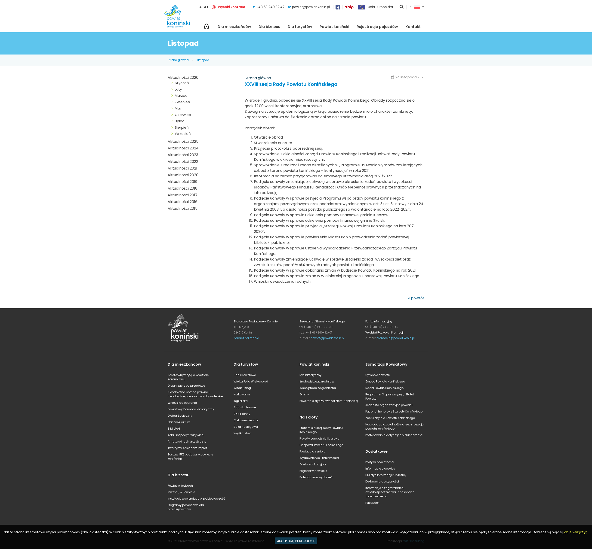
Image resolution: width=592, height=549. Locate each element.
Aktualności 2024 (183, 148)
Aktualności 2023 (183, 155)
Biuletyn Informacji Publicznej (385, 475)
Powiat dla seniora (312, 451)
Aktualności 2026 (183, 77)
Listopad (203, 60)
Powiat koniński (334, 26)
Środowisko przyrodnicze (316, 381)
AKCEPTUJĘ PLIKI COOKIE (296, 541)
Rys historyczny (310, 375)
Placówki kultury (179, 422)
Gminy (304, 394)
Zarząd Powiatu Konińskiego (385, 381)
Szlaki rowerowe (245, 375)
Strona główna (206, 26)
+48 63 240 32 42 (270, 7)
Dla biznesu (269, 26)
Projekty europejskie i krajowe (319, 438)
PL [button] (410, 7)
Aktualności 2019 (182, 181)
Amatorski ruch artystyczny (187, 441)
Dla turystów (300, 26)
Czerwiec (183, 114)
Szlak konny (242, 414)
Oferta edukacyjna (312, 464)
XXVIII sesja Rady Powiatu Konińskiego (291, 84)
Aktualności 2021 (182, 168)
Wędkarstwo (242, 433)
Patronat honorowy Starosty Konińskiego (393, 411)
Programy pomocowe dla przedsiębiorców (186, 507)
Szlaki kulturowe (245, 407)
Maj (178, 108)
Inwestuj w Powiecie (181, 492)
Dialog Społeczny (180, 416)
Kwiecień (182, 102)
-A (199, 7)
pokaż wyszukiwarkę (401, 7)
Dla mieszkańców (234, 26)
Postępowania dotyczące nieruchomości (394, 435)
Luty (178, 89)
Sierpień (182, 127)
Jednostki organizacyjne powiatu (389, 405)
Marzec (181, 95)
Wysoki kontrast (232, 7)
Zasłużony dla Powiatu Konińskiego (390, 418)
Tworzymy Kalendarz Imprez (187, 448)
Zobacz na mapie (246, 338)
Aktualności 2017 (182, 195)
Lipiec (179, 120)
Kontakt (413, 26)
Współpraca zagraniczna (317, 388)
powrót (417, 298)
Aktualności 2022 (183, 161)
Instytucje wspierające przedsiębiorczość (196, 498)
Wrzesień (183, 133)
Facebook (372, 503)
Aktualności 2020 (183, 175)
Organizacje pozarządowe (186, 386)
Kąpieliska (241, 401)
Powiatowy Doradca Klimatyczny (191, 409)
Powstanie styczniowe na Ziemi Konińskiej (328, 401)
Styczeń (182, 82)
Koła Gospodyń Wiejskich (186, 435)
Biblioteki (174, 429)
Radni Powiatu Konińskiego (384, 388)
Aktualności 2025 (183, 141)
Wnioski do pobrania (182, 403)
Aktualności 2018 (182, 188)
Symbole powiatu (377, 375)
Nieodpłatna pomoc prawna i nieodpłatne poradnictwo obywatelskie (195, 394)
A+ (206, 7)
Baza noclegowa (246, 427)
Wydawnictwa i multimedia (319, 458)
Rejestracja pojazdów (377, 26)
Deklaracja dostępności (382, 481)
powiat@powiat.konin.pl (311, 7)
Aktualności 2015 (182, 208)
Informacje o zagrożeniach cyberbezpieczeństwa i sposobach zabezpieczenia (389, 492)
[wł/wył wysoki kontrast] (214, 7)
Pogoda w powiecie (313, 471)
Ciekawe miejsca (246, 420)
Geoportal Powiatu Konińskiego (321, 445)
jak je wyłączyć (576, 532)
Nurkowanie (242, 394)
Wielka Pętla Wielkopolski (251, 381)
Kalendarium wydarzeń (316, 477)
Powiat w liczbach (180, 486)
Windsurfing (242, 388)
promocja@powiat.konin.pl (395, 338)
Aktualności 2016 (182, 201)
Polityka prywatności (379, 462)
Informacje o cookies (380, 468)
